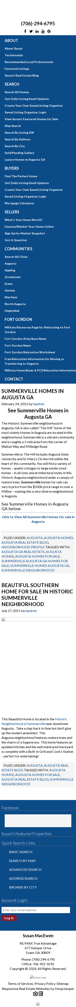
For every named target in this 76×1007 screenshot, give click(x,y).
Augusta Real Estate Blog (25, 542)
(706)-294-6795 (38, 23)
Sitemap (63, 983)
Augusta (35, 538)
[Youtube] (43, 31)
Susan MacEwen (38, 10)
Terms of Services (20, 983)
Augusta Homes (58, 538)
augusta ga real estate (22, 552)
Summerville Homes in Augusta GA (32, 394)
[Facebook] (25, 31)
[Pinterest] (49, 31)
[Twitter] (31, 31)
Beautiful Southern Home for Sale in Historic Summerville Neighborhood (37, 594)
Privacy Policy (45, 983)
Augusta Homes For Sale (37, 556)
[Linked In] (37, 31)
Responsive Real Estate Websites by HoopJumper (38, 989)
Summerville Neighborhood (28, 570)
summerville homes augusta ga (39, 565)
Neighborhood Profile (23, 547)
